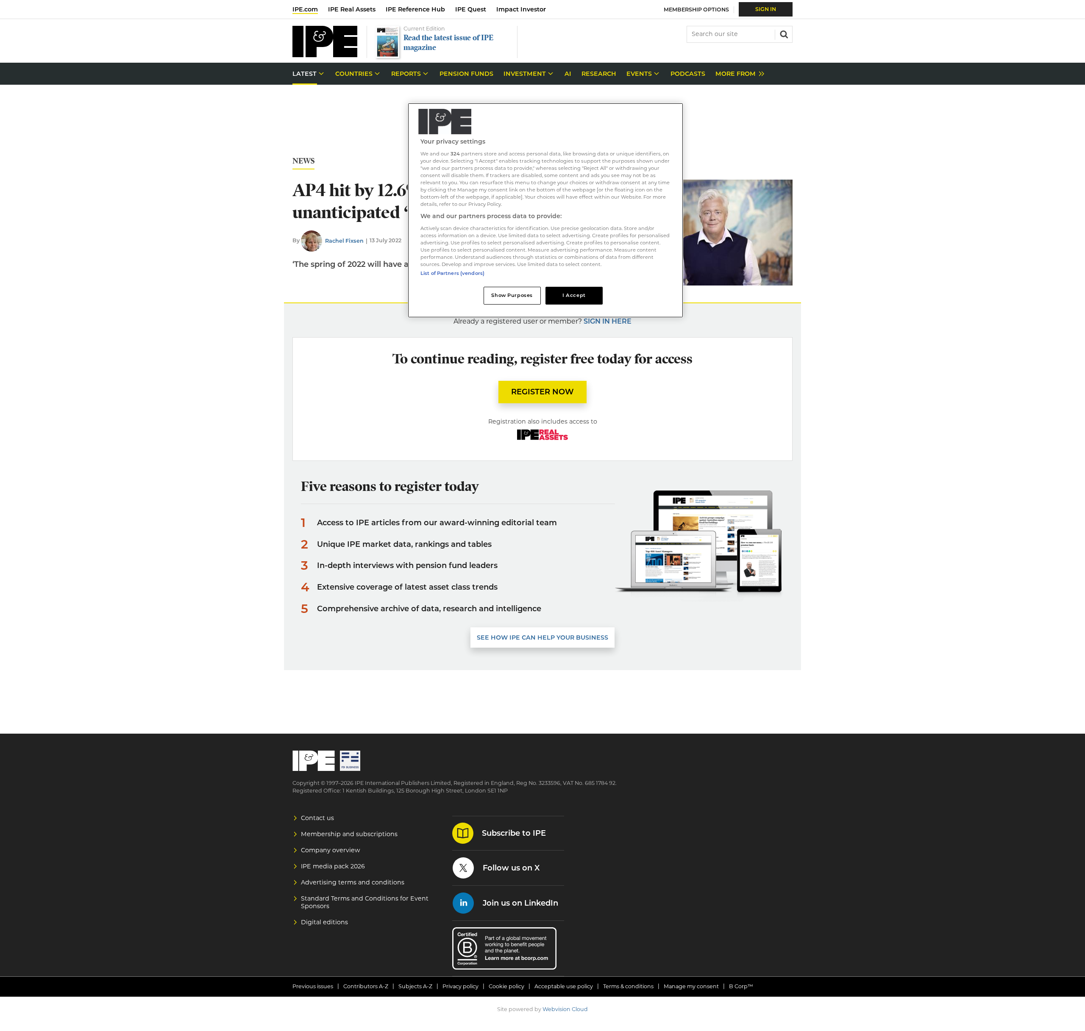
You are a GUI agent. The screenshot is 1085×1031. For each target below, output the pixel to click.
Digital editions (324, 922)
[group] (737, 74)
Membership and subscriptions (349, 834)
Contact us (317, 818)
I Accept (574, 295)
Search (783, 33)
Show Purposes (511, 295)
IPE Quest (470, 9)
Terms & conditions (628, 986)
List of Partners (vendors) (452, 273)
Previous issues (312, 986)
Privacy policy (460, 986)
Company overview (330, 850)
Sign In (765, 9)
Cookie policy (506, 986)
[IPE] (324, 55)
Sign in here (608, 321)
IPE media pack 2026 (333, 866)
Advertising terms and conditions (352, 882)
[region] (545, 210)
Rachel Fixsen (344, 241)
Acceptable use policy (563, 986)
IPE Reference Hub (415, 9)
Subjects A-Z (415, 986)
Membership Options (696, 9)
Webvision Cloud (565, 1009)
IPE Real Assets (352, 9)
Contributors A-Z (365, 986)
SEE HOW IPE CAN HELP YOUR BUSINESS (542, 637)
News (303, 161)
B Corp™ (741, 986)
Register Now (542, 391)
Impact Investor (521, 9)
